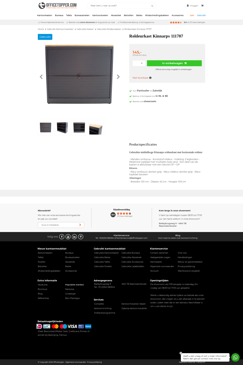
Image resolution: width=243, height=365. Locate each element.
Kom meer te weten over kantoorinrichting (177, 238)
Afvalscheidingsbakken (157, 15)
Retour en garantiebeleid (190, 262)
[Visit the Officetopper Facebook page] (61, 236)
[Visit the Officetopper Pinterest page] (80, 236)
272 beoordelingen (197, 22)
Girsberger (70, 293)
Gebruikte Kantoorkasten (106, 253)
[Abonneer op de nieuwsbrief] (80, 225)
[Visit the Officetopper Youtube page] (68, 236)
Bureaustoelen (82, 15)
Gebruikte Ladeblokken (133, 266)
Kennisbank (156, 262)
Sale (192, 15)
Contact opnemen (159, 253)
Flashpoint (200, 362)
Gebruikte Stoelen (103, 266)
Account (154, 271)
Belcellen (128, 15)
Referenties (43, 298)
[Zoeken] (152, 6)
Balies (139, 15)
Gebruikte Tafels (102, 262)
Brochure (42, 289)
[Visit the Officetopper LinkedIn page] (74, 236)
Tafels (69, 15)
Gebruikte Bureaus (131, 253)
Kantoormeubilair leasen (134, 304)
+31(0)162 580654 (106, 238)
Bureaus (59, 15)
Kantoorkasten (44, 15)
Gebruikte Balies (102, 257)
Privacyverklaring (186, 266)
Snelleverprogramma (104, 313)
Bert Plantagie (72, 298)
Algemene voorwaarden (162, 266)
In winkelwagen (172, 63)
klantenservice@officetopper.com (132, 238)
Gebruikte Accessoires (132, 262)
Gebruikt (201, 15)
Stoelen (41, 262)
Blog (40, 293)
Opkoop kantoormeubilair (134, 308)
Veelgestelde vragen (160, 257)
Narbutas (69, 289)
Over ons (182, 253)
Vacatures (43, 284)
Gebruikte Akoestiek (131, 257)
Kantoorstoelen (100, 15)
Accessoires (178, 15)
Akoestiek (116, 15)
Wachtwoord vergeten (189, 271)
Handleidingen (185, 257)
